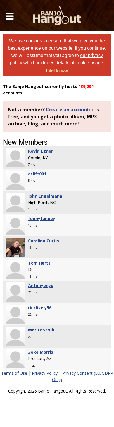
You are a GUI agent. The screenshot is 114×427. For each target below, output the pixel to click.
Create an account (67, 109)
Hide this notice (57, 70)
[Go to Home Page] (57, 15)
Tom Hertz (39, 263)
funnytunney (41, 218)
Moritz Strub (41, 330)
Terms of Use (14, 373)
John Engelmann (45, 196)
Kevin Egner (40, 151)
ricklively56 (39, 307)
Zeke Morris (40, 352)
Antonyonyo (40, 285)
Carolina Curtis (43, 240)
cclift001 (37, 174)
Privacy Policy (45, 373)
